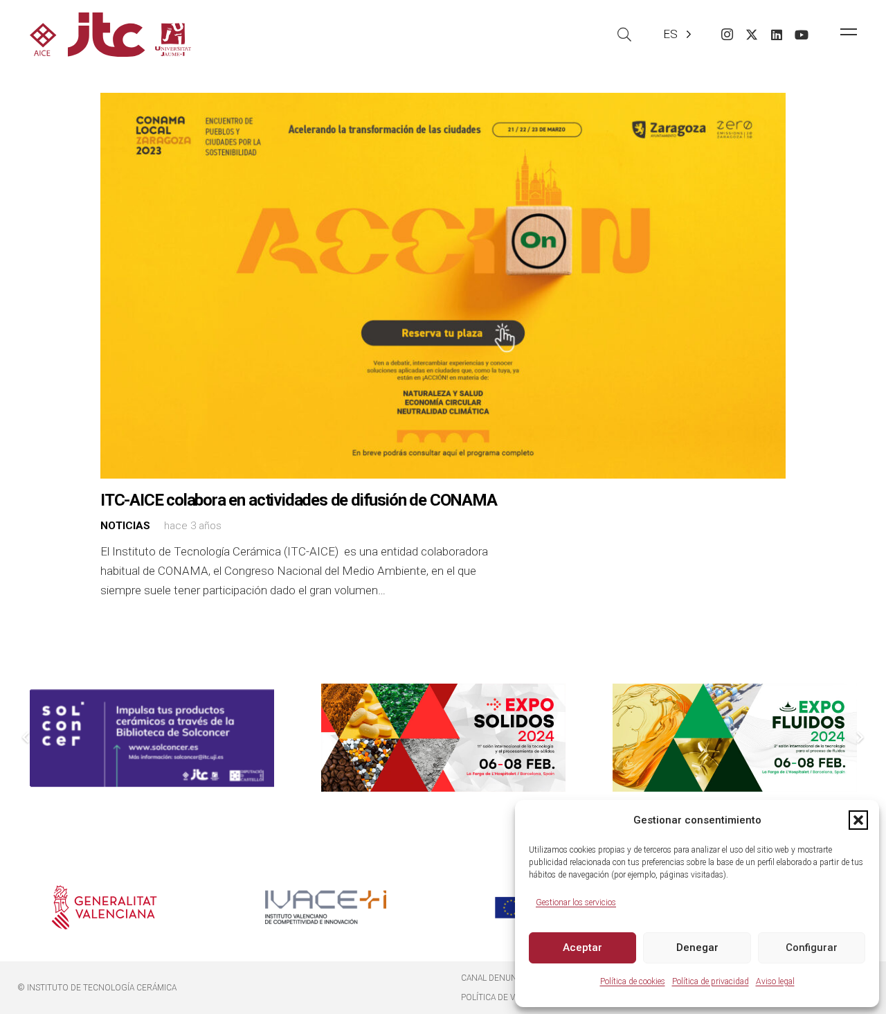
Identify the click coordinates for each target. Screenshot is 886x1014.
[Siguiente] (859, 737)
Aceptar (582, 947)
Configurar (812, 947)
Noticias (125, 525)
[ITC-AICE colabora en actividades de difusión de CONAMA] (443, 286)
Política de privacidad (710, 981)
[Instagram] (726, 34)
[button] (858, 820)
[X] (751, 34)
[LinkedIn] (776, 34)
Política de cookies (632, 981)
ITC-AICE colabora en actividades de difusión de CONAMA (298, 500)
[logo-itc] (110, 34)
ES (670, 34)
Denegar (697, 947)
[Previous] (27, 737)
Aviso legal (775, 981)
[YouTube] (801, 34)
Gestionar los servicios (576, 902)
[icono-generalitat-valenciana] (104, 907)
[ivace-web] (325, 907)
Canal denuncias (497, 978)
